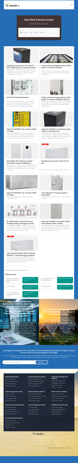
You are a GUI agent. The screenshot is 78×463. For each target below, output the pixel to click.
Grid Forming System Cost (12, 412)
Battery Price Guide (10, 386)
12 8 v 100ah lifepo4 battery (29, 293)
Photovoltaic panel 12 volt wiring (29, 279)
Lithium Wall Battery (10, 383)
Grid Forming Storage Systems (14, 405)
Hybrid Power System (57, 385)
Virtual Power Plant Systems (14, 418)
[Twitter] (40, 451)
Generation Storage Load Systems (59, 377)
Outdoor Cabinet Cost (58, 398)
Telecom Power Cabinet (34, 394)
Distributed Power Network (12, 423)
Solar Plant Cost (32, 412)
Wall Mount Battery (10, 379)
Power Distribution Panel (34, 379)
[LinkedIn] (37, 451)
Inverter (42, 32)
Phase (36, 32)
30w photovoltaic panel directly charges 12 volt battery (12, 280)
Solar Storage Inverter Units (13, 391)
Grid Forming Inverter (11, 407)
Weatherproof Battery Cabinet (60, 396)
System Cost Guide (57, 387)
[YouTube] (44, 451)
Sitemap (67, 448)
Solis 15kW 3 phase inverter (41, 24)
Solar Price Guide (33, 414)
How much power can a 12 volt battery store (47, 279)
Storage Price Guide (10, 414)
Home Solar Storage (57, 407)
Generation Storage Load (58, 381)
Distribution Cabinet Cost (35, 383)
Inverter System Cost (10, 398)
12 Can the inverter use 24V (64, 287)
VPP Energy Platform (10, 420)
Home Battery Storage (11, 381)
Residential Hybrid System (59, 409)
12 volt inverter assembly (65, 278)
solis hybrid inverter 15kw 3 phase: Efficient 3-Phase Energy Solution (21, 254)
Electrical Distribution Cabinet (36, 381)
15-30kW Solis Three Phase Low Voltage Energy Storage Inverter (20, 222)
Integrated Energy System (59, 383)
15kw (31, 32)
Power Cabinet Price (33, 386)
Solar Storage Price (57, 414)
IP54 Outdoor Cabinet (57, 394)
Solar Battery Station (33, 409)
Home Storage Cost (57, 412)
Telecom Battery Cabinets (36, 391)
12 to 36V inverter (10, 286)
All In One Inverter (9, 394)
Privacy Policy (61, 448)
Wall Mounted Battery (12, 377)
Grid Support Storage (11, 409)
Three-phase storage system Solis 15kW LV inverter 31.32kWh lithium (56, 98)
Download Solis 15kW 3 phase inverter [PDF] (16, 270)
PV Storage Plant (32, 407)
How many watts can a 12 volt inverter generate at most (12, 294)
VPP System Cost (9, 425)
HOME (31, 24)
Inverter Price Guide (10, 400)
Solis (26, 32)
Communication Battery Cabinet (37, 396)
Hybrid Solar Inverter (10, 396)
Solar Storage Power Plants (36, 405)
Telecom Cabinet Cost (34, 398)
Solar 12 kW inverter (46, 286)
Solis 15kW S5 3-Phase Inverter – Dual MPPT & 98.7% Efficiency (20, 162)
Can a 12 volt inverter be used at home (30, 287)
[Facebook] (33, 451)
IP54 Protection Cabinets (59, 391)
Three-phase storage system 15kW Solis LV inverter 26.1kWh (56, 66)
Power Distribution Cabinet (36, 377)
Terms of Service (51, 448)
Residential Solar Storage (59, 405)
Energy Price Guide (10, 427)
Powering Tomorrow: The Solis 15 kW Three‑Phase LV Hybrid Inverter (21, 66)
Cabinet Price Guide (33, 400)
